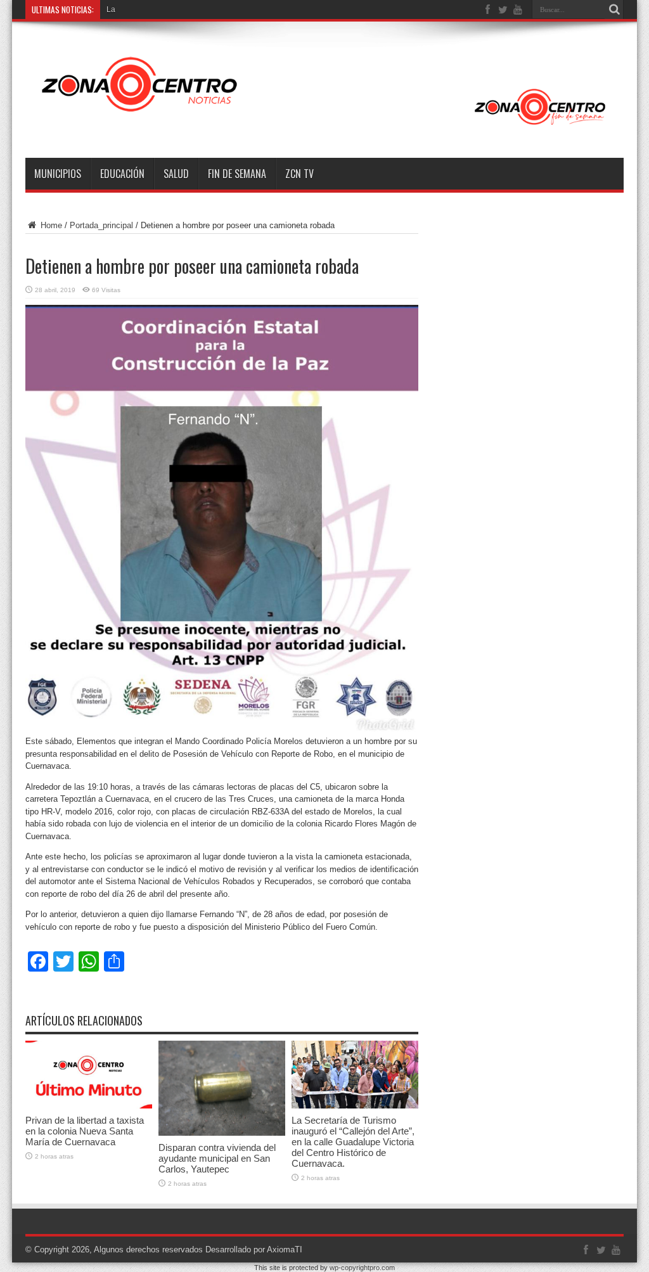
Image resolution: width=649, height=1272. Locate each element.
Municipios (57, 173)
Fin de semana (237, 173)
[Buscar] (614, 9)
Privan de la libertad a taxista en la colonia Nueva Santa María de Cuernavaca (84, 1131)
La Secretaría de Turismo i (151, 9)
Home (50, 225)
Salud (176, 173)
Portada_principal (101, 225)
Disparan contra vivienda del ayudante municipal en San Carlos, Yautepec (217, 1158)
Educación (122, 173)
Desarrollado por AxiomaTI (253, 1249)
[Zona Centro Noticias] (324, 126)
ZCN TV (299, 173)
